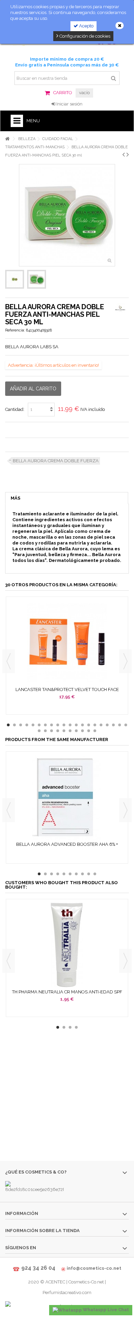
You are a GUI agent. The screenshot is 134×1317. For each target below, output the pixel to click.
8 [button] (51, 725)
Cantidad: (14, 409)
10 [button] (64, 725)
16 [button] (101, 725)
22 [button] (45, 730)
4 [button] (26, 725)
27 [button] (76, 730)
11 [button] (70, 725)
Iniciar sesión (68, 103)
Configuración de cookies (84, 36)
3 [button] (20, 725)
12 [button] (76, 725)
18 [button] (113, 725)
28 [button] (82, 730)
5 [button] (33, 725)
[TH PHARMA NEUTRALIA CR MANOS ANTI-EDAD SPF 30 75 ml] (67, 944)
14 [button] (88, 725)
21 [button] (39, 730)
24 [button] (57, 730)
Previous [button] (8, 661)
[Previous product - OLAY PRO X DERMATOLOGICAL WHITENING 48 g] (123, 154)
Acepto (85, 25)
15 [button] (94, 725)
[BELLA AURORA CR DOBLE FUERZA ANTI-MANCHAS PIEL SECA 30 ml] (14, 279)
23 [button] (51, 730)
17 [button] (107, 725)
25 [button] (64, 730)
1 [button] (8, 725)
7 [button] (45, 725)
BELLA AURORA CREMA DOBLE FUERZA (56, 460)
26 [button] (70, 730)
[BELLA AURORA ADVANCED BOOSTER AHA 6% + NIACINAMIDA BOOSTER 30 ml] (67, 797)
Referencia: (15, 330)
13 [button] (82, 725)
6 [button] (39, 725)
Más (15, 498)
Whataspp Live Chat (105, 1309)
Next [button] (125, 661)
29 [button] (88, 730)
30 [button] (94, 730)
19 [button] (119, 725)
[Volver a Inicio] (7, 139)
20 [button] (125, 725)
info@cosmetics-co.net (94, 1268)
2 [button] (14, 725)
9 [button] (57, 725)
